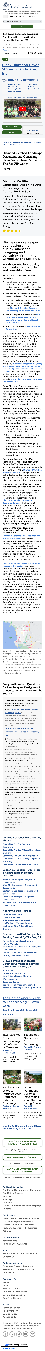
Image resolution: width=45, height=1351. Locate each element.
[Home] (5, 6)
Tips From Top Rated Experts (18, 1221)
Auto (5, 1285)
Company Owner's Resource (18, 1266)
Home (6, 1282)
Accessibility (9, 1317)
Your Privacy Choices (18, 1344)
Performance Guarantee (16, 1243)
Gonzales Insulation (12, 914)
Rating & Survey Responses (14, 85)
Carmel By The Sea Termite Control (20, 864)
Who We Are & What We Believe (20, 1253)
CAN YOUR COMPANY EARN (22, 1170)
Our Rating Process (13, 1193)
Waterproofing (10, 979)
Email (11, 132)
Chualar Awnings (11, 917)
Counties (7, 1202)
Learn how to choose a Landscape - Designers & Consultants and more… (22, 143)
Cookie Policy (10, 1314)
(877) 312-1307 (31, 1328)
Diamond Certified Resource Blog (21, 1218)
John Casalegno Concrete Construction (22, 947)
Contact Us (8, 1256)
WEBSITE (35, 131)
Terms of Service (11, 1307)
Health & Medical (12, 1288)
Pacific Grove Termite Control (17, 923)
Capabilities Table (35, 89)
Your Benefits (10, 1240)
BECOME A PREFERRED (22, 1142)
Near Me (7, 1196)
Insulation (8, 970)
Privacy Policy (10, 1310)
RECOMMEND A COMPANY (22, 1157)
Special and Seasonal (14, 1295)
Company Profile (15, 89)
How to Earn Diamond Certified (19, 1269)
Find (21, 26)
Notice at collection (11, 1348)
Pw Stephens (9, 949)
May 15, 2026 (11, 53)
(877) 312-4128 (12, 127)
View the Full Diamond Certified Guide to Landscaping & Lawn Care (22, 1127)
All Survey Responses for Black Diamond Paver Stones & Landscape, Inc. (22, 731)
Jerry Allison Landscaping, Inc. (18, 941)
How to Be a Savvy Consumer (18, 1224)
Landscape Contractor (14, 973)
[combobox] (25, 16)
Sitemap (7, 1199)
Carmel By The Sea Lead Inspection (20, 856)
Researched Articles (32, 85)
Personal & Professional (15, 1291)
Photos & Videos (14, 91)
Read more (7, 50)
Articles (7, 1231)
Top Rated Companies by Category (21, 1190)
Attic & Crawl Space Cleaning (17, 976)
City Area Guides (12, 1298)
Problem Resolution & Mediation (20, 1228)
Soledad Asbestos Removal (16, 920)
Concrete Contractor (13, 982)
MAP (28, 131)
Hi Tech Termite (10, 944)
